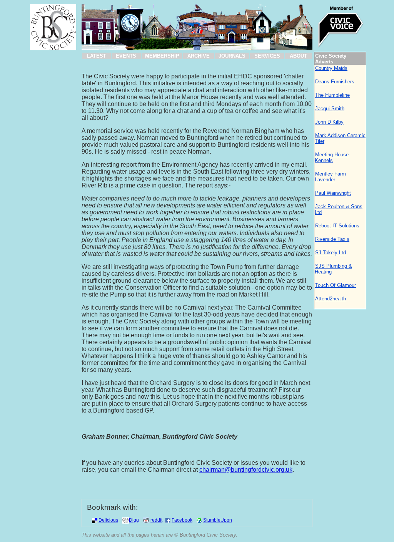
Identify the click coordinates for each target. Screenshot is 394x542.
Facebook (182, 520)
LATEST (96, 56)
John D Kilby (329, 122)
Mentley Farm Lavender (330, 176)
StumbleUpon (217, 520)
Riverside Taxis (332, 239)
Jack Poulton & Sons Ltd (338, 209)
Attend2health (330, 299)
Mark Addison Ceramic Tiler (340, 138)
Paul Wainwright (333, 193)
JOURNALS (232, 56)
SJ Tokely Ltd (330, 252)
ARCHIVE (198, 56)
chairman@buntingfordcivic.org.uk (245, 469)
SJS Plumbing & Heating (333, 269)
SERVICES (267, 56)
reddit (156, 520)
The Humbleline (332, 95)
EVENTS (126, 56)
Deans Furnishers (334, 82)
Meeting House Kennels (332, 157)
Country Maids (331, 68)
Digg (134, 520)
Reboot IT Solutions (337, 226)
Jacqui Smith (329, 108)
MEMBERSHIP (162, 56)
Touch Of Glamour (335, 285)
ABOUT (298, 56)
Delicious (108, 520)
